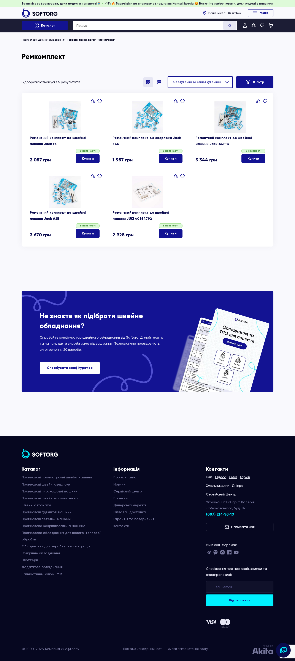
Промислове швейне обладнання (43, 39)
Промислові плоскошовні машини (49, 491)
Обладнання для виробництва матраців (56, 546)
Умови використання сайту (188, 649)
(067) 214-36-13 (220, 514)
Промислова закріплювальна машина (54, 526)
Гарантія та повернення (133, 519)
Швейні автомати (36, 505)
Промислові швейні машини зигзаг (50, 498)
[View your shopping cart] (270, 25)
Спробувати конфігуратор (70, 368)
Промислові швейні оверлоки (46, 484)
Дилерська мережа (129, 505)
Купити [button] (88, 158)
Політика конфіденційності (142, 649)
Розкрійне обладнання (41, 553)
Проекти (120, 498)
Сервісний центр (127, 491)
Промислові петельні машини (46, 519)
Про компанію (124, 477)
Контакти (121, 526)
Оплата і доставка (129, 512)
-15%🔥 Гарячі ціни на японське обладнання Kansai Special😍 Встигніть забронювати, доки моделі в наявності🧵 (204, 3)
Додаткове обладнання (42, 567)
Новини (119, 484)
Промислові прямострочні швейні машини (57, 477)
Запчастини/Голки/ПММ (42, 574)
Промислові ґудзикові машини (46, 512)
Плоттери (30, 560)
